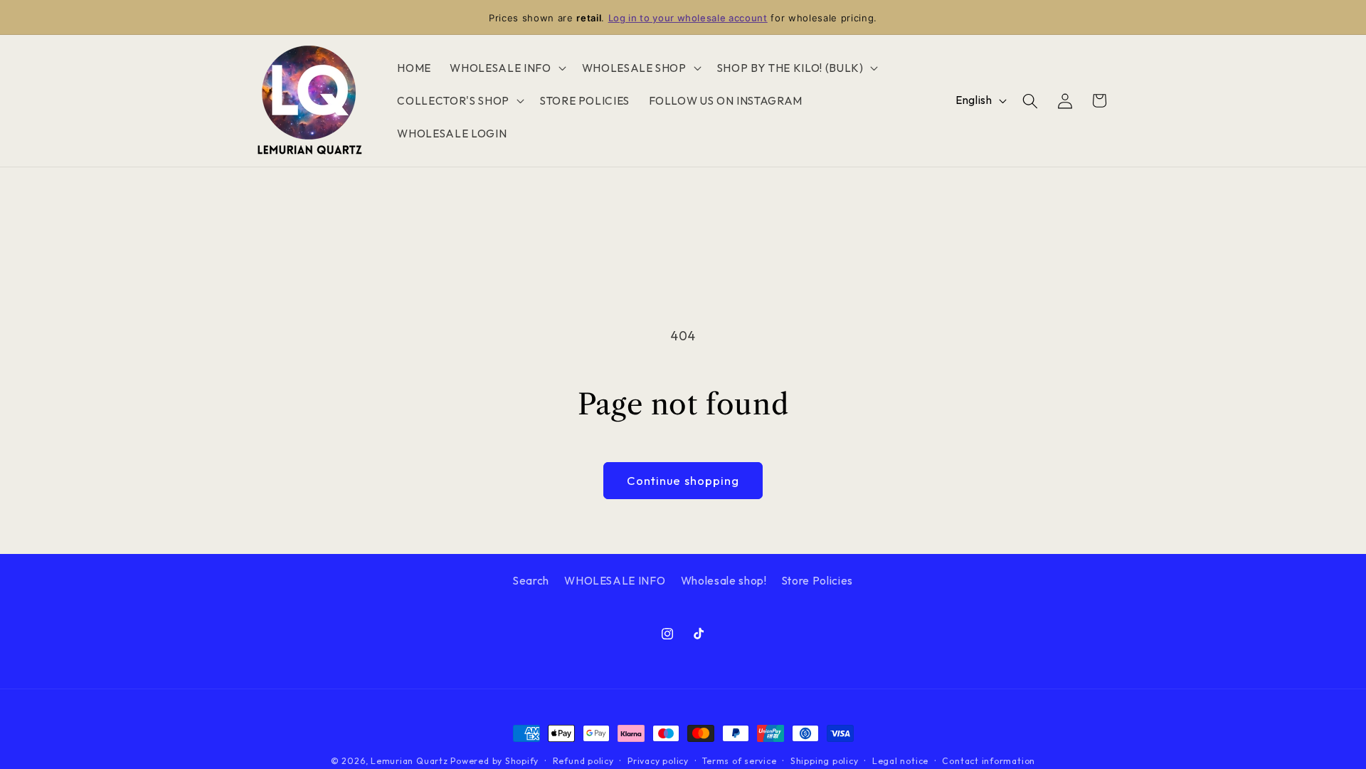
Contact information (988, 760)
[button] (506, 68)
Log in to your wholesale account (688, 17)
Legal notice (900, 760)
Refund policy (583, 760)
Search (531, 580)
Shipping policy (824, 760)
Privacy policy (658, 760)
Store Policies (817, 580)
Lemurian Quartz (409, 760)
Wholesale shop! (724, 580)
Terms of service (739, 760)
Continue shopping (683, 480)
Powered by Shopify (494, 760)
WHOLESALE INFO (614, 580)
